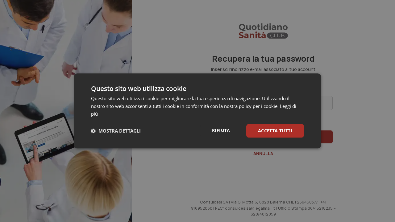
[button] (116, 130)
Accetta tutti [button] (275, 131)
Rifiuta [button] (221, 130)
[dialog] (197, 110)
